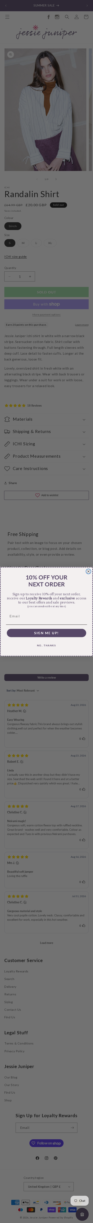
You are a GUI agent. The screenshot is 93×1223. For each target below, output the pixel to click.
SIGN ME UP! (46, 633)
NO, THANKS (46, 645)
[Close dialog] (88, 571)
